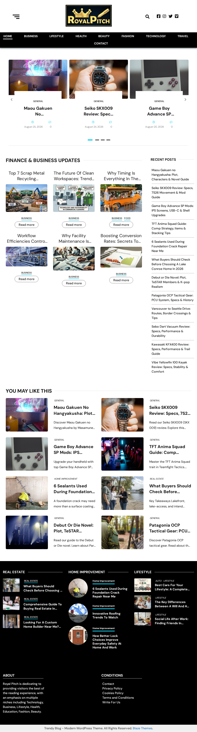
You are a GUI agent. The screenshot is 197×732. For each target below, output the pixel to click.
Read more (26, 225)
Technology (156, 36)
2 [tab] (97, 140)
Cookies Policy (113, 693)
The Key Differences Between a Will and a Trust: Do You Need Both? (174, 604)
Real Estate (157, 478)
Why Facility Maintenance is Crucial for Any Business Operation (73, 238)
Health (81, 36)
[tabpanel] (38, 100)
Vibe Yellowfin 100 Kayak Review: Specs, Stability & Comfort (170, 367)
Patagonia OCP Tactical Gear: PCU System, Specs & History (168, 528)
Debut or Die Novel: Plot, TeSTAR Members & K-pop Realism (171, 282)
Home (7, 36)
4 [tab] (108, 140)
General (38, 101)
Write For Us (111, 702)
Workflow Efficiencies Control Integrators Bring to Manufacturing (26, 238)
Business (31, 36)
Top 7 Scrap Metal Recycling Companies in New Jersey (26, 176)
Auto (158, 580)
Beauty (104, 36)
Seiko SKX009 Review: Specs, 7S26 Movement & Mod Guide (99, 111)
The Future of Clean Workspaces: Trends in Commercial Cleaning (74, 176)
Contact (101, 43)
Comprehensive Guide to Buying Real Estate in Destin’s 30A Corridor (42, 606)
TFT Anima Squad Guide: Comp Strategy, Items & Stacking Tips (169, 228)
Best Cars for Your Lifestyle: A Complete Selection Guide (171, 587)
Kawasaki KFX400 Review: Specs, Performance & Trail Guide (171, 349)
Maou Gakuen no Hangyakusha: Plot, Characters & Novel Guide (38, 111)
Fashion (128, 36)
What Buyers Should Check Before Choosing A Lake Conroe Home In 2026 (171, 264)
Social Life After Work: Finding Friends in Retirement (171, 621)
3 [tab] (103, 140)
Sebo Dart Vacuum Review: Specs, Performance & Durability (171, 331)
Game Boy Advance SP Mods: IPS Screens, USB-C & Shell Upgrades (159, 111)
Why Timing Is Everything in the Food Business (121, 176)
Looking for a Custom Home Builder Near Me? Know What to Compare (41, 624)
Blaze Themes (142, 728)
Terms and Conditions (118, 698)
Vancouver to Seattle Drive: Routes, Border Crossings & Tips (171, 313)
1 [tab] (90, 140)
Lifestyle (56, 36)
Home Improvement (65, 478)
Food (127, 218)
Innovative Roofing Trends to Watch (107, 615)
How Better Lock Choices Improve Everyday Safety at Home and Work (107, 641)
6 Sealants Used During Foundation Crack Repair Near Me (169, 246)
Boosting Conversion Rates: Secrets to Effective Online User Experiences (121, 238)
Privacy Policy (112, 688)
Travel (183, 36)
